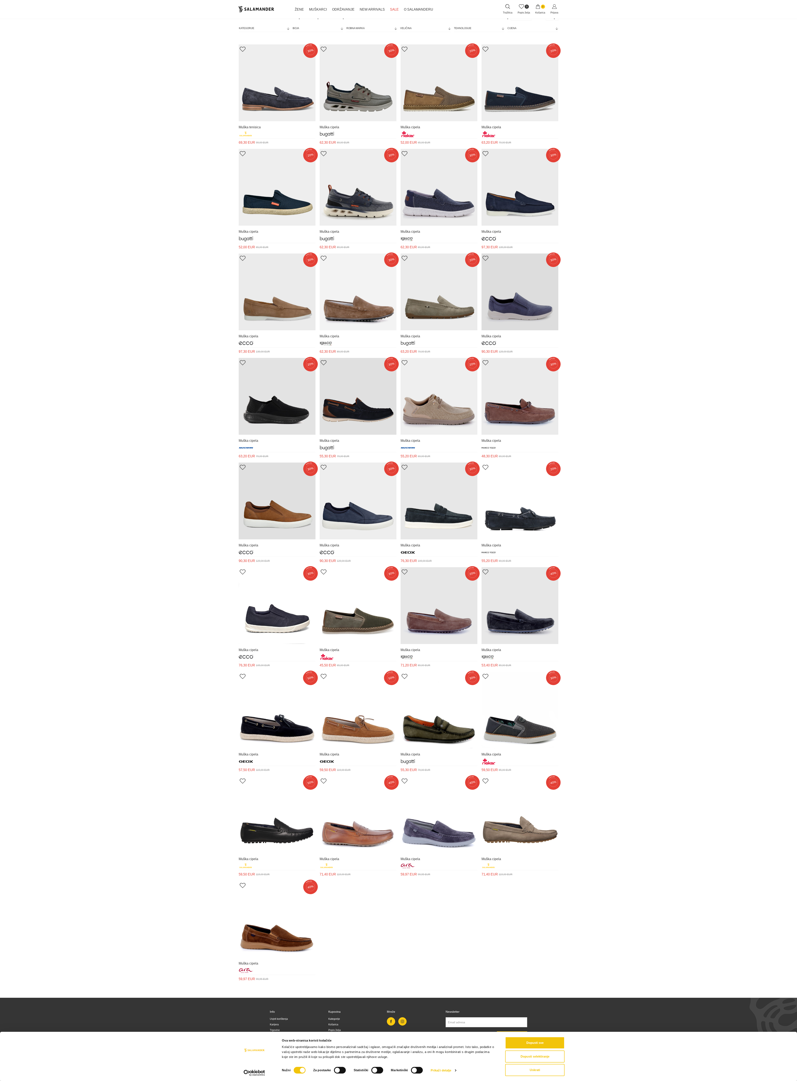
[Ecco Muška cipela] (520, 187)
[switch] (340, 1070)
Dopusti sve (535, 1042)
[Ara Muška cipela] (439, 814)
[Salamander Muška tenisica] (277, 82)
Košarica (333, 1024)
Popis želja (334, 1030)
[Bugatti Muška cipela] (358, 82)
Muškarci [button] (318, 9)
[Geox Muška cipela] (439, 501)
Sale (394, 9)
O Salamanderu (418, 9)
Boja (296, 28)
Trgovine (275, 1030)
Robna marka (355, 28)
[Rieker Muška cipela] (439, 82)
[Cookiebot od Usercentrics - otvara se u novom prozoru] (254, 1073)
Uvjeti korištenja (279, 1018)
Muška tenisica (250, 127)
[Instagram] (402, 1021)
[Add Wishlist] (242, 49)
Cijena (511, 28)
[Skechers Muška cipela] (277, 396)
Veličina (406, 28)
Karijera (274, 1024)
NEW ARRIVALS (372, 9)
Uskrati (535, 1070)
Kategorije (246, 28)
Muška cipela (329, 127)
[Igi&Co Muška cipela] (439, 187)
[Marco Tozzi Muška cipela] (520, 396)
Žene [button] (299, 9)
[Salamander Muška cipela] (277, 814)
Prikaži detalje (441, 1070)
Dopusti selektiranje (535, 1056)
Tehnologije (462, 28)
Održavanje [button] (343, 9)
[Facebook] (391, 1021)
